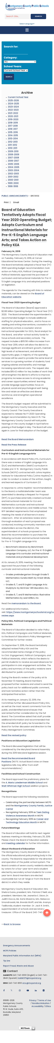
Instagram (19, 990)
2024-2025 (13, 104)
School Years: (13, 66)
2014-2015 (13, 136)
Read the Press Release (14, 445)
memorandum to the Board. (26, 604)
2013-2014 (13, 139)
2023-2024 (13, 107)
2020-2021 (13, 117)
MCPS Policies (9, 951)
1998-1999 (13, 187)
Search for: (11, 47)
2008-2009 (13, 155)
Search (38, 16)
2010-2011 (12, 148)
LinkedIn (35, 990)
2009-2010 (13, 152)
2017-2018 (13, 126)
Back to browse (12, 924)
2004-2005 (13, 167)
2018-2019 (13, 123)
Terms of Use (44, 1001)
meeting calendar (15, 843)
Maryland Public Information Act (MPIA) (22, 956)
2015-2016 (13, 132)
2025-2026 (13, 101)
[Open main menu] (27, 30)
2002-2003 (13, 174)
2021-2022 (13, 113)
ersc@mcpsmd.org (31, 983)
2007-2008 (13, 158)
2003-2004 (13, 171)
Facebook (4, 990)
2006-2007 (13, 161)
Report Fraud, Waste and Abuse (18, 966)
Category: (10, 58)
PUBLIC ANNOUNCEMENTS (15, 196)
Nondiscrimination (40, 1003)
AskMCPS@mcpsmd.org (29, 978)
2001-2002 (13, 177)
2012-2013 (13, 142)
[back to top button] (47, 912)
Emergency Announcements (16, 946)
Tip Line (6, 961)
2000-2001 (13, 180)
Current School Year (18, 97)
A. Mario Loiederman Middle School (24, 783)
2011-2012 (12, 145)
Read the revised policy (14, 735)
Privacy (32, 1001)
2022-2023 (13, 110)
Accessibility (37, 1006)
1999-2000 (13, 183)
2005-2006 (13, 164)
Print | (6, 203)
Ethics (48, 1006)
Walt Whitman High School (16, 786)
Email (16, 203)
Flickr (43, 990)
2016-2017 (13, 129)
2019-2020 (13, 120)
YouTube (27, 990)
